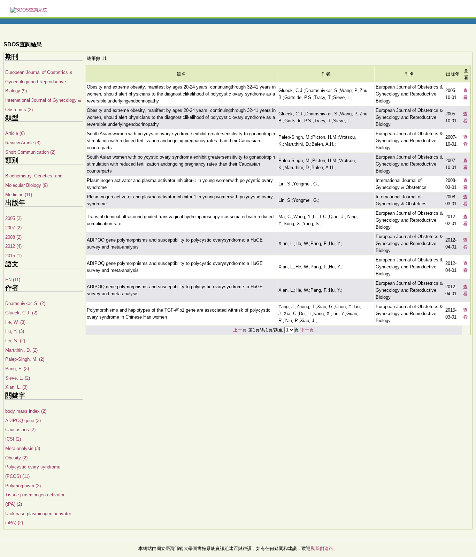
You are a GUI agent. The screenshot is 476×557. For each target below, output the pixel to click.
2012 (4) (13, 246)
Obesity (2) (16, 457)
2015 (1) (13, 255)
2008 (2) (13, 237)
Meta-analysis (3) (22, 448)
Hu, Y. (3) (14, 331)
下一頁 (307, 330)
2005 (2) (13, 218)
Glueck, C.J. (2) (21, 312)
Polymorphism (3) (23, 485)
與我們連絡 (321, 548)
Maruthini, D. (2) (21, 350)
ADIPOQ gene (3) (23, 420)
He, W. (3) (15, 322)
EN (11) (12, 279)
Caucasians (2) (20, 429)
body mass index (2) (25, 411)
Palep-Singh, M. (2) (24, 359)
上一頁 (240, 330)
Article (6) (15, 133)
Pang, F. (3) (17, 368)
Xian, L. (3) (16, 387)
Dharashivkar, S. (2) (25, 303)
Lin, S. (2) (15, 340)
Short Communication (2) (30, 152)
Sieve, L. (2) (17, 378)
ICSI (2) (13, 439)
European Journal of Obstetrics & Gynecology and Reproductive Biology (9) (38, 81)
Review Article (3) (22, 142)
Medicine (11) (18, 194)
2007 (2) (13, 227)
